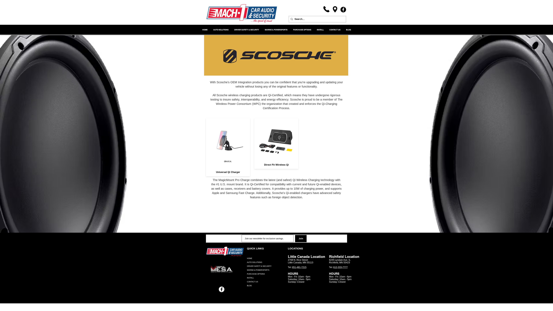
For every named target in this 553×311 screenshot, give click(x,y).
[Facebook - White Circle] (221, 289)
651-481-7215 (299, 267)
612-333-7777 (340, 267)
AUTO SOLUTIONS (254, 262)
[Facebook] (343, 9)
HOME (249, 258)
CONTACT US (252, 282)
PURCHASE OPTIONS (256, 274)
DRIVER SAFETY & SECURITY (259, 266)
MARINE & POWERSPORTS (258, 270)
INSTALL (250, 278)
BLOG (249, 286)
